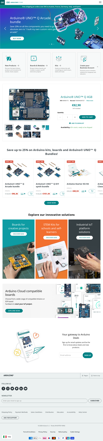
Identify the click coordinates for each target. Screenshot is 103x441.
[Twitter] (12, 388)
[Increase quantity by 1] (75, 117)
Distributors (49, 412)
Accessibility (71, 412)
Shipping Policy (7, 412)
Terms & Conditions (29, 432)
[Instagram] (8, 388)
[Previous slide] (6, 28)
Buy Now (17, 38)
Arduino (7, 191)
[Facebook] (3, 388)
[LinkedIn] (21, 388)
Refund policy (63, 432)
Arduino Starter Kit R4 (78, 184)
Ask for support (10, 418)
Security (52, 432)
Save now (51, 203)
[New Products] (14, 64)
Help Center (83, 412)
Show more (90, 100)
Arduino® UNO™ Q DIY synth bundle (47, 185)
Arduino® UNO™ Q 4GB (76, 97)
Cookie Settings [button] (75, 432)
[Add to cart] (31, 194)
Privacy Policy (43, 432)
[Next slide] (97, 28)
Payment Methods (21, 412)
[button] (85, 375)
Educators (60, 412)
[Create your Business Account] (89, 64)
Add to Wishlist (78, 123)
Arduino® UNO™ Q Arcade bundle (14, 185)
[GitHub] (17, 388)
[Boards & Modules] (39, 64)
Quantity (60, 112)
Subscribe (94, 401)
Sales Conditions (36, 412)
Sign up (87, 355)
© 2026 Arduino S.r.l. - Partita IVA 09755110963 (51, 426)
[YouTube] (25, 388)
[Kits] (64, 64)
